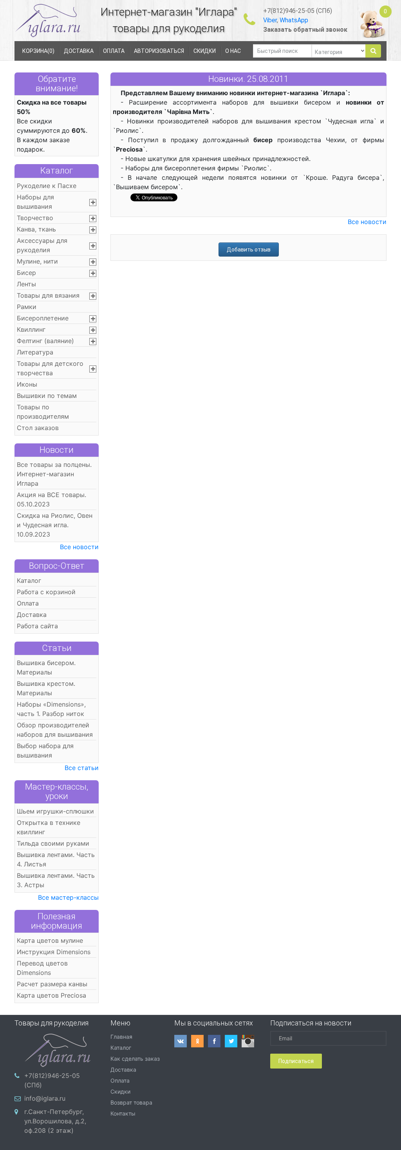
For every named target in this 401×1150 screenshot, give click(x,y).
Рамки (26, 307)
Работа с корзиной (46, 592)
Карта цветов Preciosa (51, 995)
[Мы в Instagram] (250, 1041)
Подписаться (296, 1061)
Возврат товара (131, 1102)
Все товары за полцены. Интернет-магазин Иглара (54, 474)
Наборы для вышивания (35, 201)
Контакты (122, 1113)
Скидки (120, 1091)
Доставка (32, 614)
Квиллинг (31, 329)
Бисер (26, 273)
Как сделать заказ (135, 1058)
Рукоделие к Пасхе (46, 186)
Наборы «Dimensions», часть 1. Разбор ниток (51, 709)
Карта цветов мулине (50, 940)
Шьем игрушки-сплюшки (55, 811)
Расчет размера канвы (52, 984)
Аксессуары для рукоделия (42, 245)
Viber (270, 20)
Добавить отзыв (249, 249)
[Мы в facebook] (216, 1041)
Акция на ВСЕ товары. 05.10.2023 (51, 499)
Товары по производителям (43, 411)
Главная (121, 1036)
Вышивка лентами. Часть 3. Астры (56, 880)
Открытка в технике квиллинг (48, 827)
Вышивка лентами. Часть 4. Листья (56, 859)
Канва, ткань (36, 229)
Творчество (35, 218)
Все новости (79, 547)
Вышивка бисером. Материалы (46, 667)
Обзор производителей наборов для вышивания (55, 729)
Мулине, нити (37, 261)
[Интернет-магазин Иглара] (40, 20)
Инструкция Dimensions (53, 952)
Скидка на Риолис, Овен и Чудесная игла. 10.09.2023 (54, 525)
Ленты (26, 284)
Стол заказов (38, 428)
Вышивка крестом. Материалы (46, 688)
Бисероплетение (43, 318)
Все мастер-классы (68, 897)
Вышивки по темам (47, 396)
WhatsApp (294, 20)
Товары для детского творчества (50, 368)
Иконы (27, 384)
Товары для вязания (48, 295)
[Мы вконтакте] (182, 1041)
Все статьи (82, 768)
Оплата (28, 603)
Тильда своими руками (53, 843)
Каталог (56, 170)
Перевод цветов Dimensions (42, 967)
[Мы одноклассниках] (199, 1041)
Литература (35, 352)
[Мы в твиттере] (233, 1041)
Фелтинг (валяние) (45, 341)
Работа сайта (37, 626)
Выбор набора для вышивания (45, 750)
